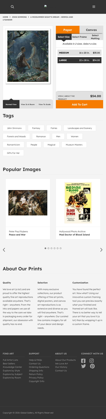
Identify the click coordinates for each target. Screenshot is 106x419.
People (34, 144)
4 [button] (54, 248)
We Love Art (61, 363)
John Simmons (14, 128)
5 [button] (57, 248)
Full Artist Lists (10, 360)
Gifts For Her (13, 153)
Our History (61, 367)
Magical (51, 144)
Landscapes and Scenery (80, 128)
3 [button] (51, 248)
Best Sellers (9, 363)
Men (58, 136)
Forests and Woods (16, 136)
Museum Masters (74, 144)
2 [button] (48, 248)
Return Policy (36, 374)
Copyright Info (36, 381)
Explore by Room (12, 377)
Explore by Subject (12, 374)
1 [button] (45, 248)
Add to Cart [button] (79, 104)
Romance (41, 136)
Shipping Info (36, 370)
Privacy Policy (36, 377)
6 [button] (60, 248)
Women (74, 136)
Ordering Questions (39, 367)
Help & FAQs (35, 360)
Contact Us (35, 363)
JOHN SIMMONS (19, 17)
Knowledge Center (12, 367)
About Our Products (65, 360)
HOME (5, 17)
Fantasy (36, 128)
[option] (28, 209)
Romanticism (13, 144)
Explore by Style (11, 370)
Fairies (54, 128)
